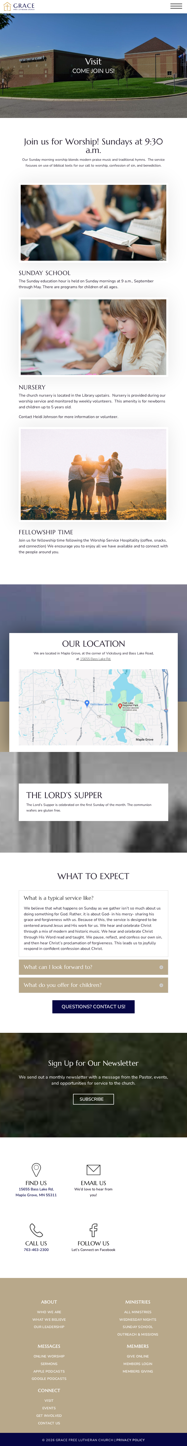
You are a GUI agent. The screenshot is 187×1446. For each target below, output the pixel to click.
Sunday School (138, 1327)
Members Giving (138, 1371)
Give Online (138, 1356)
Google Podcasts (49, 1378)
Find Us (36, 1183)
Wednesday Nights (137, 1319)
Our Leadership (49, 1327)
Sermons (49, 1364)
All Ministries (137, 1312)
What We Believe (49, 1319)
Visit (49, 1400)
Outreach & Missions (138, 1334)
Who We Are (49, 1312)
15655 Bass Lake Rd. (95, 659)
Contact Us (49, 1423)
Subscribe (92, 1099)
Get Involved (49, 1415)
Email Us (93, 1183)
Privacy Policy (130, 1440)
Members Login (137, 1364)
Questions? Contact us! (93, 1006)
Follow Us (93, 1243)
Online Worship (49, 1356)
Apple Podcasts (49, 1371)
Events (49, 1408)
